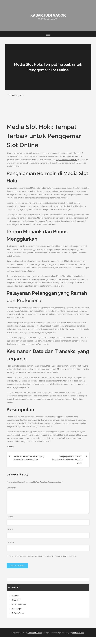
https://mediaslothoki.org (67, 159)
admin (11, 447)
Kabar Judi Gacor (48, 15)
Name (10, 516)
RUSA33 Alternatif (19, 604)
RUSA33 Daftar (18, 613)
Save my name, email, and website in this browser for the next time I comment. (42, 556)
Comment (11, 488)
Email (10, 529)
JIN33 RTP (16, 600)
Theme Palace (78, 633)
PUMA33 (15, 595)
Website (10, 542)
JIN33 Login (16, 609)
